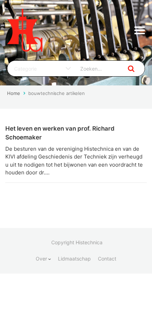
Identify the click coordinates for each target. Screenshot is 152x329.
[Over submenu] (49, 258)
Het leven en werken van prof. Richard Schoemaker (60, 133)
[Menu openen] (139, 30)
